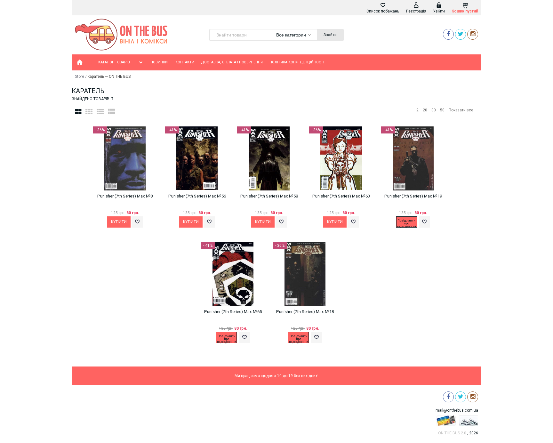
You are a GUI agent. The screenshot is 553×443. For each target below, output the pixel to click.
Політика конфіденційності (296, 62)
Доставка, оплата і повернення (232, 62)
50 (442, 110)
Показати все (461, 110)
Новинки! (159, 62)
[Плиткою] (78, 112)
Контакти (184, 62)
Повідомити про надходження (406, 223)
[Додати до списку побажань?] (137, 222)
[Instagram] (473, 34)
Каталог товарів (114, 62)
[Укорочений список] (111, 112)
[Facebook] (448, 34)
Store (79, 76)
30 (433, 110)
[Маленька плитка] (88, 112)
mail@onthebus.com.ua (457, 410)
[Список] (100, 112)
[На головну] (80, 62)
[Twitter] (460, 34)
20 (425, 110)
